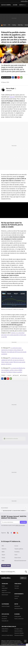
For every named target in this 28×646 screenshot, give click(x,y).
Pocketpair (24, 375)
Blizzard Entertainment (20, 560)
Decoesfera (4, 618)
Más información (22, 644)
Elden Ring (20, 25)
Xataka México (5, 628)
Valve (15, 554)
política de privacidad (20, 525)
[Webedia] (24, 1)
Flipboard (18, 77)
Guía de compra (6, 5)
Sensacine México (18, 631)
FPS (9, 25)
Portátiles (17, 551)
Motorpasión (17, 606)
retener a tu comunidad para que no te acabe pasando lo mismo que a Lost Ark (13, 335)
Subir (22, 578)
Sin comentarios (7, 77)
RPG (3, 546)
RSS (17, 532)
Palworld (11, 97)
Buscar (26, 571)
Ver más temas (6, 565)
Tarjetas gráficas (18, 549)
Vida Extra (16, 588)
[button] (11, 88)
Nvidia (3, 557)
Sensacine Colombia (18, 633)
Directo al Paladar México (7, 635)
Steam (4, 25)
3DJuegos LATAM (18, 628)
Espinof (16, 598)
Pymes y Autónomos (18, 618)
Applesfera (4, 590)
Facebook (13, 77)
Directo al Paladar (5, 606)
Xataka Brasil (5, 631)
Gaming (14, 25)
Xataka (3, 586)
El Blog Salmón (17, 616)
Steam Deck (17, 557)
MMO (3, 551)
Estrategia (22, 5)
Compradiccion (5, 620)
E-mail (21, 77)
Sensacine (16, 596)
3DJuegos (16, 586)
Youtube (14, 532)
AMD (3, 560)
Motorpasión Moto (18, 608)
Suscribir (23, 522)
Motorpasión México (18, 635)
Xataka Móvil (4, 588)
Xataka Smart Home (6, 592)
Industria (4, 549)
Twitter (16, 77)
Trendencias (4, 616)
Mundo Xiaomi (5, 594)
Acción (15, 5)
